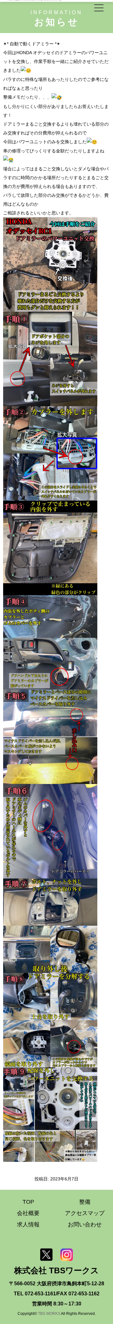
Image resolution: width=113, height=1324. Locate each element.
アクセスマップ (85, 1213)
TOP (28, 1202)
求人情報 (28, 1224)
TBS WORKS (49, 1313)
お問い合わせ (85, 1224)
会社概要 (28, 1213)
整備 (84, 1202)
